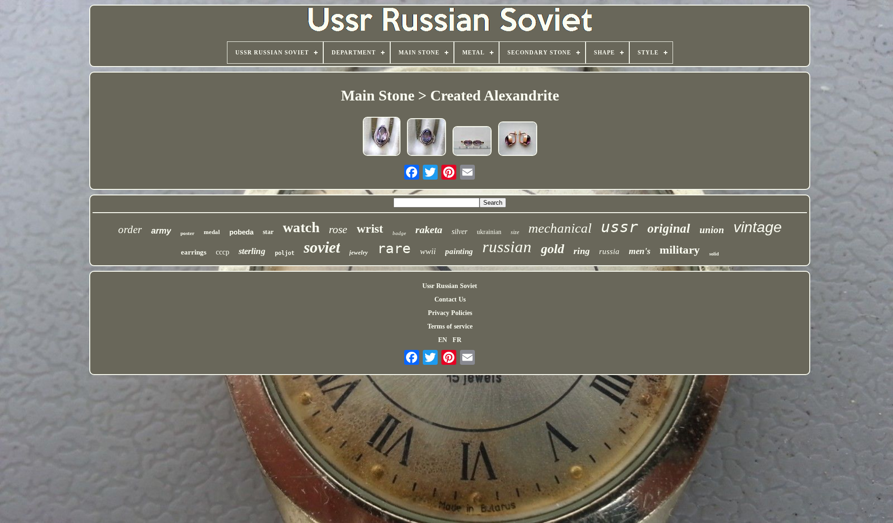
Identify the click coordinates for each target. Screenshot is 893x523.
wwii (428, 251)
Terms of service (450, 326)
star (268, 231)
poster (187, 233)
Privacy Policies (450, 312)
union (712, 229)
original (668, 228)
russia (609, 251)
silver (459, 231)
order (130, 229)
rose (338, 229)
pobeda (241, 232)
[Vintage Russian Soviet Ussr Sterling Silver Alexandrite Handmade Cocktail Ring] (381, 137)
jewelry (358, 252)
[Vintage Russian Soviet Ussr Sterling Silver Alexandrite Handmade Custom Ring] (426, 138)
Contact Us (450, 299)
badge (399, 233)
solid (714, 253)
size (515, 232)
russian (507, 247)
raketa (428, 229)
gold (552, 248)
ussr (619, 227)
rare (394, 248)
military (680, 249)
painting (459, 251)
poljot (284, 253)
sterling (252, 251)
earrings (194, 252)
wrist (370, 228)
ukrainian (489, 231)
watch (301, 227)
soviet (322, 247)
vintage (757, 227)
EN (442, 339)
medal (212, 231)
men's (639, 251)
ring (581, 251)
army (161, 230)
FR (457, 339)
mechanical (560, 228)
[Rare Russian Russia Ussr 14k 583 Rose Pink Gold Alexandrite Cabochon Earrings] (518, 139)
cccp (222, 252)
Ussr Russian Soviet (449, 285)
